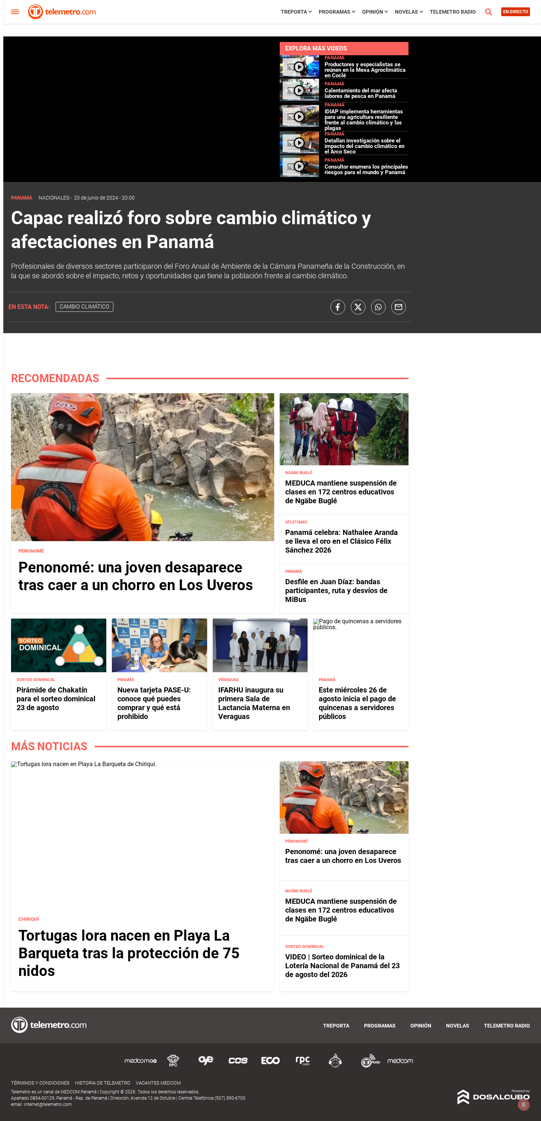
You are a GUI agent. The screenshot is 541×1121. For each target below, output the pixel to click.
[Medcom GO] (141, 1066)
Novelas (406, 11)
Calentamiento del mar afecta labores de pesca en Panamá (361, 93)
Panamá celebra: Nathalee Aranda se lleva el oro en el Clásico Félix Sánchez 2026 (341, 541)
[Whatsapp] (378, 307)
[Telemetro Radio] (367, 1066)
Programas (334, 11)
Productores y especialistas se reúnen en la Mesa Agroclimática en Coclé (365, 70)
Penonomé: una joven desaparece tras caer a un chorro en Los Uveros (135, 576)
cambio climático (84, 306)
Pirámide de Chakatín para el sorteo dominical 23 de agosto (56, 698)
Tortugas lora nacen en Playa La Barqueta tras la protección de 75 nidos (129, 953)
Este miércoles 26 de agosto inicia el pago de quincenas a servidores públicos (357, 703)
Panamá (334, 57)
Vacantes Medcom (158, 1083)
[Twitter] (358, 307)
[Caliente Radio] (335, 1066)
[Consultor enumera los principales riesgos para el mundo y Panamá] (299, 175)
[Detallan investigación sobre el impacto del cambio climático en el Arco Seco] (299, 151)
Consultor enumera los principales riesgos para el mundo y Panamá (366, 169)
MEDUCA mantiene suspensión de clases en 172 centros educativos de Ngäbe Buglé (341, 492)
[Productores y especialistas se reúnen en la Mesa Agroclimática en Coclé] (299, 75)
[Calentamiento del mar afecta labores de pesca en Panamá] (299, 98)
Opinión (372, 11)
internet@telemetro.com (48, 1104)
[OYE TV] (206, 1066)
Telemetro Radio (453, 11)
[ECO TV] (270, 1066)
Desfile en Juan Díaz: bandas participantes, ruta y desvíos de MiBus (336, 590)
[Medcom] (400, 1066)
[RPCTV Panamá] (173, 1066)
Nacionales (54, 198)
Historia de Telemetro (102, 1083)
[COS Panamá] (238, 1066)
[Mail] (398, 307)
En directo (515, 11)
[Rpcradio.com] (303, 1066)
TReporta (294, 11)
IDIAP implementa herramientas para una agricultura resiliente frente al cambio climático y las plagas (364, 119)
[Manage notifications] (524, 1105)
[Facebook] (338, 307)
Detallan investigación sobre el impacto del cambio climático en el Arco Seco (364, 146)
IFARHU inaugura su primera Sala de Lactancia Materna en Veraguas (254, 703)
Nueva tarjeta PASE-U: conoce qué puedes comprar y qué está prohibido (154, 703)
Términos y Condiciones (40, 1083)
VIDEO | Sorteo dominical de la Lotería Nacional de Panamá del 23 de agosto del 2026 (342, 965)
